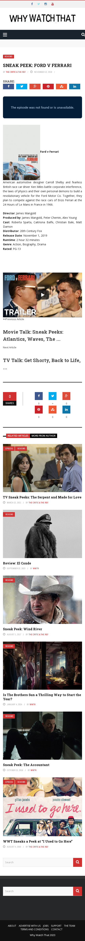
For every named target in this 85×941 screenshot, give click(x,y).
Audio (15, 48)
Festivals (18, 64)
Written (17, 56)
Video (15, 40)
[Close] (4, 5)
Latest (10, 24)
